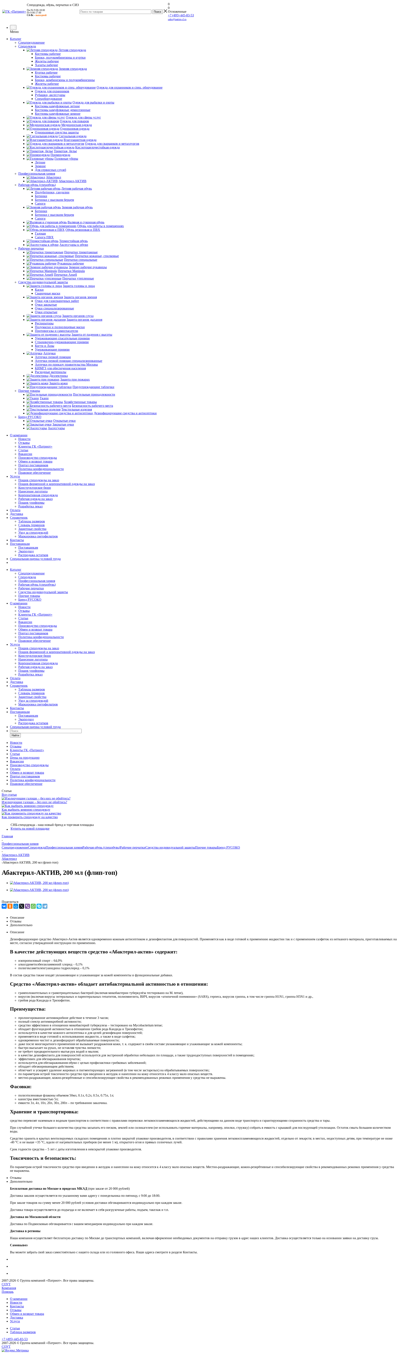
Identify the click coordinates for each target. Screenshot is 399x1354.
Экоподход (26, 551)
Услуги (15, 476)
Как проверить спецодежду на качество (30, 817)
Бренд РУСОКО (29, 599)
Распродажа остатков (33, 555)
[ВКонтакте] (4, 906)
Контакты (17, 540)
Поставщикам (20, 544)
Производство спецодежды (37, 457)
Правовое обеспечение (34, 472)
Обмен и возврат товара (35, 461)
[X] (21, 906)
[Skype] (39, 906)
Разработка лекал (30, 506)
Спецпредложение (31, 573)
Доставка (16, 514)
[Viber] (27, 906)
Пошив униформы (31, 502)
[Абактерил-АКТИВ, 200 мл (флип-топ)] (39, 883)
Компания (9, 1288)
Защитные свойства (32, 529)
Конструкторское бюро (34, 487)
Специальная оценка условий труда (35, 559)
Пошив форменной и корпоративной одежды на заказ (56, 484)
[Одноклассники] (9, 906)
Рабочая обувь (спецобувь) (37, 584)
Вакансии (25, 454)
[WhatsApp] (33, 906)
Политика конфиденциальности (41, 469)
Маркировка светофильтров (38, 536)
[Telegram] (44, 906)
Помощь (8, 1291)
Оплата (15, 510)
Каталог (15, 39)
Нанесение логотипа (33, 491)
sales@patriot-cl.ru (177, 19)
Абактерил (9, 858)
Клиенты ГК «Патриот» (35, 446)
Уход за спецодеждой (33, 532)
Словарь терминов (31, 525)
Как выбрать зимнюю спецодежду (26, 809)
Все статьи (9, 794)
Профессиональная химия (36, 581)
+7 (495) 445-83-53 (181, 15)
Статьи (23, 450)
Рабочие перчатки (31, 588)
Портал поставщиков (33, 465)
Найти (15, 735)
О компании (18, 435)
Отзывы (24, 442)
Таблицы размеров (31, 521)
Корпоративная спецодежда (38, 495)
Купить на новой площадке (30, 828)
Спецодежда (27, 577)
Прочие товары (29, 596)
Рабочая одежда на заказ (35, 499)
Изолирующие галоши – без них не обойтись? (34, 802)
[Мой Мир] (15, 906)
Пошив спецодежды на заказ (38, 480)
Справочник (19, 517)
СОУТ (6, 1284)
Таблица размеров (23, 1332)
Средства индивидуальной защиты (43, 592)
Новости (24, 439)
